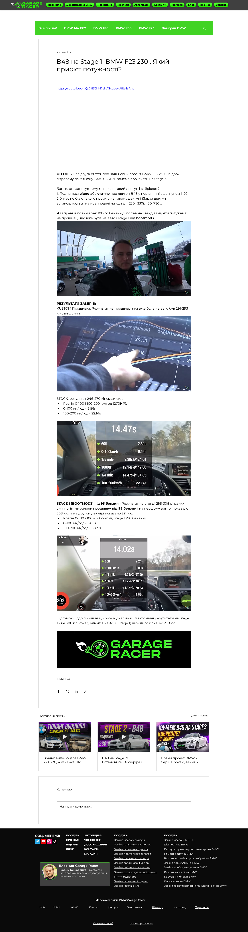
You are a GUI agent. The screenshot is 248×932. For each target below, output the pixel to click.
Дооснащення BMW (177, 881)
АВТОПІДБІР (92, 835)
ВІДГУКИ (72, 844)
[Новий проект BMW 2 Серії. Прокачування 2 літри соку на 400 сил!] (182, 737)
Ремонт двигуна (175, 853)
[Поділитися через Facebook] (58, 691)
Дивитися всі (200, 715)
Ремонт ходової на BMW (180, 872)
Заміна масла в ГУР (127, 885)
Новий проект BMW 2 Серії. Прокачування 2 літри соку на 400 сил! (179, 760)
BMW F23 (146, 28)
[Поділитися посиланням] (85, 691)
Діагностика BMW (176, 844)
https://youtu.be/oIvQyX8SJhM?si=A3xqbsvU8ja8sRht (95, 88)
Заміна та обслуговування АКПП (186, 867)
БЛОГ (70, 849)
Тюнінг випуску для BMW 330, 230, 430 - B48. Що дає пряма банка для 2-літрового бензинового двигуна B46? (64, 760)
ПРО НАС (72, 840)
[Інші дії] (189, 52)
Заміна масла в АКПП (178, 840)
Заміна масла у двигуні (129, 840)
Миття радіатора (125, 876)
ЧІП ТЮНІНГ (92, 840)
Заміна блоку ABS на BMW (182, 862)
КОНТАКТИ (91, 849)
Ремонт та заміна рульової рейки (187, 858)
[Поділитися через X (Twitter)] (67, 691)
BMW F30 (124, 28)
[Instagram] (49, 841)
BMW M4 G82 (75, 28)
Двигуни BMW (174, 28)
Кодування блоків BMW (180, 876)
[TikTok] (54, 841)
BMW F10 (101, 28)
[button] (54, 5)
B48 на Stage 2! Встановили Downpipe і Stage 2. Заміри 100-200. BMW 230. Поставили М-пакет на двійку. (122, 760)
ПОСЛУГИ (73, 835)
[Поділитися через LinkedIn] (76, 691)
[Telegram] (37, 841)
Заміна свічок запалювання (132, 867)
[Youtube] (43, 841)
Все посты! (47, 28)
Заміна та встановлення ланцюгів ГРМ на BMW (195, 885)
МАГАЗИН (90, 853)
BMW (215, 849)
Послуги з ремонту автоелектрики (188, 849)
